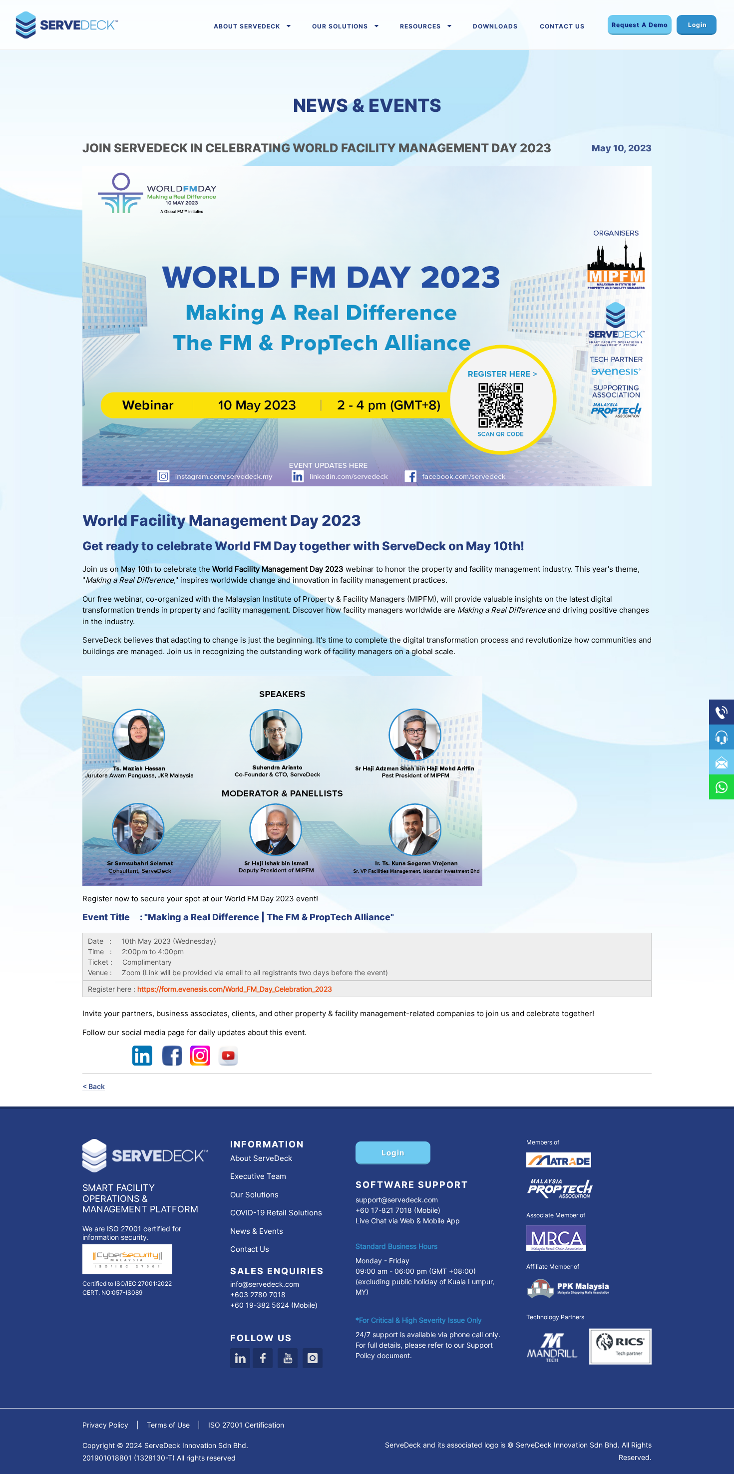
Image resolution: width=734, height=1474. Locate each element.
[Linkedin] (240, 1358)
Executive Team (258, 1176)
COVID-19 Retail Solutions (276, 1212)
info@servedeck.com (264, 1284)
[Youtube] (288, 1358)
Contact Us (562, 26)
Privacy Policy (105, 1425)
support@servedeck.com (397, 1199)
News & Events (256, 1231)
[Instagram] (313, 1358)
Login (697, 24)
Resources (420, 26)
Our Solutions (340, 26)
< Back (93, 1086)
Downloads (495, 26)
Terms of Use (168, 1425)
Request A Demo (640, 24)
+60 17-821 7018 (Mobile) (398, 1210)
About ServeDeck (247, 26)
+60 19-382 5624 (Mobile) (274, 1305)
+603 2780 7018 (258, 1294)
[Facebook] (263, 1358)
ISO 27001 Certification (246, 1425)
